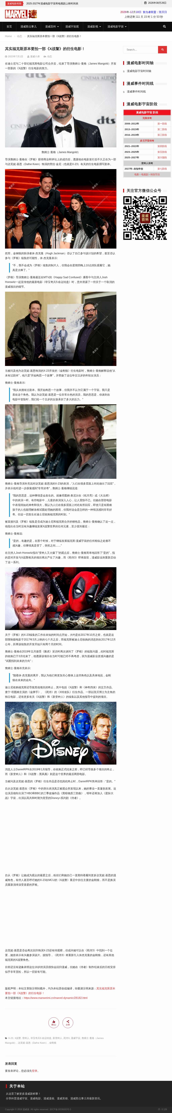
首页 (9, 26)
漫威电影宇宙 (116, 26)
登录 (34, 1070)
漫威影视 (92, 26)
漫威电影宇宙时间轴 (139, 71)
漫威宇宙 (75, 1038)
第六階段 (162, 157)
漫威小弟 (35, 56)
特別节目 (155, 174)
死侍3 (66, 1038)
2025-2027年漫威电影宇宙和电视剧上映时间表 (52, 3)
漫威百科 (50, 26)
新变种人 (57, 1038)
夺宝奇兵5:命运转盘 (41, 1038)
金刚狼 (52, 1042)
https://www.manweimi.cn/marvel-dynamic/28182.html (56, 997)
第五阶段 (162, 152)
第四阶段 (162, 146)
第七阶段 (162, 168)
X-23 (10, 1038)
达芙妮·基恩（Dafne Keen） (33, 1042)
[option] (52, 3)
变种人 (25, 1038)
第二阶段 (162, 129)
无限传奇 (147, 118)
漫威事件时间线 (136, 91)
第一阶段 (162, 123)
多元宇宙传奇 (147, 140)
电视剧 (144, 174)
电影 (136, 174)
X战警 (18, 1038)
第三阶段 (162, 135)
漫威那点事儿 (28, 26)
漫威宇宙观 (72, 26)
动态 (49, 56)
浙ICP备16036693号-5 (60, 1109)
